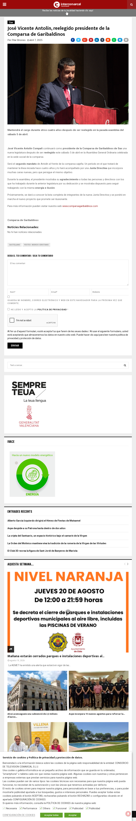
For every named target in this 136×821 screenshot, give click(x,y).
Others (46, 808)
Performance (30, 808)
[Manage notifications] (128, 813)
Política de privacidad (52, 309)
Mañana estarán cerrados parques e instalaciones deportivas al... (55, 656)
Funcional (61, 808)
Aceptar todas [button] (51, 815)
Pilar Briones (19, 40)
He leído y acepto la (39, 309)
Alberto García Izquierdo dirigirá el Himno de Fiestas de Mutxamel (43, 520)
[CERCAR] (125, 365)
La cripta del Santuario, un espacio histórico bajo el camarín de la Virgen (47, 535)
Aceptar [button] (72, 815)
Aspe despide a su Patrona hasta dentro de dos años (36, 528)
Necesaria (11, 808)
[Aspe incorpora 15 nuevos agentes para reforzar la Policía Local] (99, 691)
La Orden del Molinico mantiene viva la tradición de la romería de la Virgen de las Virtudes (56, 543)
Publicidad (77, 808)
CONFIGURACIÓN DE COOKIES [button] (19, 815)
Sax (11, 22)
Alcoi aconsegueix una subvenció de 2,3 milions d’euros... (32, 715)
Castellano (14, 245)
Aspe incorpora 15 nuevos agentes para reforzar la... (97, 714)
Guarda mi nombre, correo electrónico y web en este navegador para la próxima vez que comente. (64, 301)
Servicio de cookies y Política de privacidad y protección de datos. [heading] (43, 758)
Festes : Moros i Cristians (36, 245)
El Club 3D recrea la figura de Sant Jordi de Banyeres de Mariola (42, 550)
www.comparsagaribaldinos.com (80, 206)
